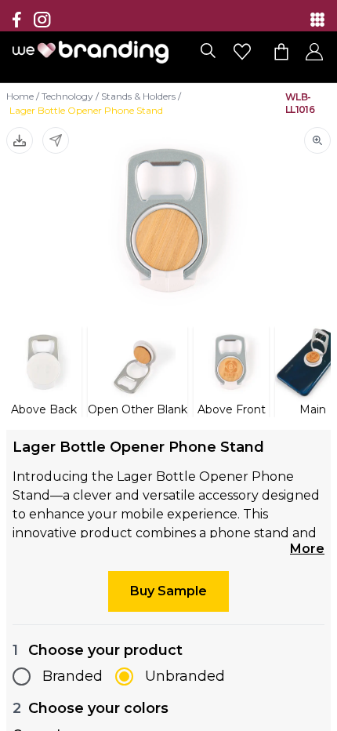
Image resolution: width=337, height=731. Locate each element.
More (307, 548)
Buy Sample (168, 591)
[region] (168, 365)
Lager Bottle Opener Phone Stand (86, 110)
